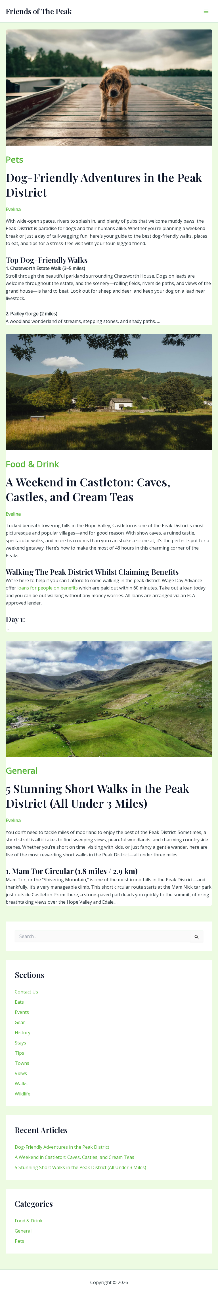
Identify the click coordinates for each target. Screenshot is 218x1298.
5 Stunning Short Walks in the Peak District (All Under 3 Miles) (80, 1167)
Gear (20, 1022)
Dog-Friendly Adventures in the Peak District (62, 1147)
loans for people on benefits (47, 588)
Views (21, 1073)
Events (22, 1012)
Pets (19, 1241)
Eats (19, 1002)
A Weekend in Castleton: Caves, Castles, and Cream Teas (74, 1157)
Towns (22, 1063)
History (22, 1032)
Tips (19, 1053)
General (23, 1231)
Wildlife (22, 1094)
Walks (21, 1083)
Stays (20, 1043)
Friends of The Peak (39, 11)
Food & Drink (29, 1221)
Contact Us (26, 992)
